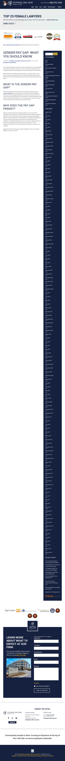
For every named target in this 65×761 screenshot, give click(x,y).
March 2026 (48, 131)
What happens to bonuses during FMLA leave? (51, 573)
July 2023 (47, 251)
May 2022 (47, 300)
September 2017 (49, 484)
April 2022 (47, 304)
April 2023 (47, 262)
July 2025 (47, 161)
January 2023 (48, 274)
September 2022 (49, 289)
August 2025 (48, 157)
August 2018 (48, 462)
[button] (63, 752)
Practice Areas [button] (51, 7)
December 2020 (49, 364)
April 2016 (47, 545)
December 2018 (49, 447)
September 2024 (49, 198)
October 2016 (48, 522)
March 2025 (48, 176)
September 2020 (49, 375)
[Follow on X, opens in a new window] (12, 718)
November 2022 (49, 281)
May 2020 (47, 390)
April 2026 (47, 127)
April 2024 (47, 217)
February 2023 (48, 270)
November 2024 (49, 191)
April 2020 (47, 394)
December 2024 (49, 187)
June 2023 (47, 255)
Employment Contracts (50, 68)
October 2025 (48, 149)
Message (36, 666)
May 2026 (47, 123)
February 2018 (48, 469)
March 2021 (48, 353)
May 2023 (47, 259)
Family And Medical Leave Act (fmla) (52, 76)
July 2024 (47, 206)
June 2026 (47, 119)
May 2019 (47, 428)
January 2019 (48, 443)
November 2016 (49, 518)
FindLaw (51, 755)
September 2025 (49, 153)
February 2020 (48, 402)
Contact (60, 7)
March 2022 (48, 307)
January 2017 (48, 514)
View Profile (48, 589)
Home (32, 7)
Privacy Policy (26, 755)
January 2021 (48, 360)
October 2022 (48, 285)
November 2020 (49, 368)
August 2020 (48, 379)
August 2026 (48, 112)
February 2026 (48, 134)
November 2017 (49, 477)
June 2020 (47, 386)
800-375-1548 (56, 3)
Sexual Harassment (50, 81)
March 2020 (48, 398)
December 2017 (49, 473)
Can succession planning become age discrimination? (52, 561)
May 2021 (47, 345)
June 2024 (47, 210)
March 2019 (48, 435)
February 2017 (48, 511)
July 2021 (47, 338)
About (36, 7)
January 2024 (48, 228)
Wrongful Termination (50, 103)
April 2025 (47, 172)
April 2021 (47, 349)
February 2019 (48, 439)
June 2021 (47, 341)
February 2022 (48, 311)
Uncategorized (48, 88)
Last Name (37, 645)
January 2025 (48, 183)
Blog (41, 7)
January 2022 (48, 315)
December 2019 (49, 409)
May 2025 (47, 168)
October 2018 (48, 454)
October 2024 (48, 195)
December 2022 (49, 277)
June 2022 (47, 296)
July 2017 (47, 492)
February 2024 (48, 225)
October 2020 (48, 371)
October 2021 (48, 326)
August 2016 (48, 529)
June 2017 (47, 496)
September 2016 (49, 526)
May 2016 (47, 541)
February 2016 (48, 552)
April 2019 (47, 432)
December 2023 (49, 232)
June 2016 (47, 537)
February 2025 (48, 179)
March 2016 (48, 548)
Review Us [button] (12, 722)
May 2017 (47, 499)
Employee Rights (49, 64)
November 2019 (49, 413)
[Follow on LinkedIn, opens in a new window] (16, 718)
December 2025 (49, 142)
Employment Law (49, 71)
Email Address (38, 652)
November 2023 (49, 236)
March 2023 (48, 266)
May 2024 (47, 213)
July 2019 (47, 420)
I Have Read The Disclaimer (43, 686)
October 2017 (48, 481)
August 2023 (48, 247)
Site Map (20, 755)
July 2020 (47, 383)
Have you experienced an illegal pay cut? (51, 576)
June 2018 (47, 465)
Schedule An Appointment (50, 718)
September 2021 (49, 330)
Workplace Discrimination (9, 62)
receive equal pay (7, 93)
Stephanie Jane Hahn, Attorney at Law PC (19, 60)
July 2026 (47, 116)
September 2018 (49, 458)
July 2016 (47, 533)
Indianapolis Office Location (32, 719)
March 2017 (48, 507)
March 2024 (48, 221)
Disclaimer (36, 683)
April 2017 (47, 503)
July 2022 (47, 292)
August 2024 (48, 202)
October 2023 (48, 240)
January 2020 (48, 405)
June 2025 (47, 164)
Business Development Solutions (39, 755)
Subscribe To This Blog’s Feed (52, 592)
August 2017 (48, 488)
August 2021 (48, 334)
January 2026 (48, 138)
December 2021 (49, 319)
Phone (36, 659)
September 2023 (49, 243)
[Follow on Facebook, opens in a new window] (8, 718)
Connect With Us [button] (8, 23)
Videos (44, 7)
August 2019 (48, 417)
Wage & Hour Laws (49, 92)
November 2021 (49, 322)
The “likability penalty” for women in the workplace (51, 569)
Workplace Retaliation (50, 99)
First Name (37, 638)
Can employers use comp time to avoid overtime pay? (52, 565)
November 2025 (49, 146)
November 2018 (49, 450)
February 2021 (48, 356)
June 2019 (47, 424)
